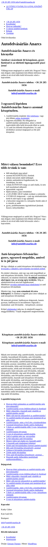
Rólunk (9, 31)
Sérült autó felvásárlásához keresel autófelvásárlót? (26, 445)
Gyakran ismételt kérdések (17, 29)
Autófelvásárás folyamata (16, 432)
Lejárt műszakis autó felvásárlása (19, 439)
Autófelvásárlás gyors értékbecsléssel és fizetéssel (26, 409)
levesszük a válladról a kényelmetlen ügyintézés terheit (23, 269)
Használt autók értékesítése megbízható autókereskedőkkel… (22, 458)
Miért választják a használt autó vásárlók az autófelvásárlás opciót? (23, 412)
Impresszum (11, 539)
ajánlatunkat (12, 309)
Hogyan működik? (13, 26)
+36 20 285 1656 (8, 2)
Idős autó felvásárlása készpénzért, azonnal (23, 448)
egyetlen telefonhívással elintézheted (25, 284)
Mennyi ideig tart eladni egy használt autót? (23, 441)
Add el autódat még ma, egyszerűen (20, 436)
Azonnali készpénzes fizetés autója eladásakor (24, 425)
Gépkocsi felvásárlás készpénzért (19, 450)
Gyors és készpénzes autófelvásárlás (20, 434)
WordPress (32, 544)
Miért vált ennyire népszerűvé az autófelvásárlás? (26, 415)
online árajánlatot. (22, 118)
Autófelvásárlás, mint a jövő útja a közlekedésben (26, 422)
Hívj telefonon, (33, 116)
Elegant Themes (13, 544)
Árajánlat (10, 33)
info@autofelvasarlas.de (10, 522)
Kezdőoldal (10, 24)
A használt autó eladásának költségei (21, 443)
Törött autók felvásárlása (16, 452)
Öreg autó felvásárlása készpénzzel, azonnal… (25, 455)
